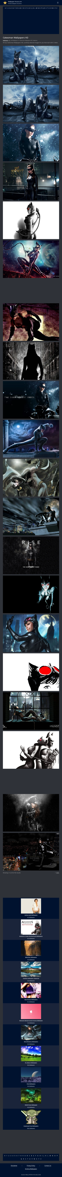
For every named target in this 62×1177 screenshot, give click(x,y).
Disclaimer (14, 1165)
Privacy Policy (31, 1165)
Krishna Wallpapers (31, 1169)
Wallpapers (5, 40)
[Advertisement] (31, 21)
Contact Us (47, 1165)
